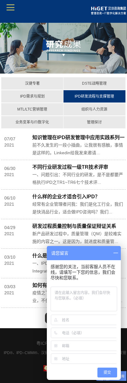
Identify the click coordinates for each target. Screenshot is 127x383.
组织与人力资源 (94, 109)
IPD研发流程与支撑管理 (94, 96)
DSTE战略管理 (94, 83)
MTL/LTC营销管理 (32, 109)
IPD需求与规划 (32, 96)
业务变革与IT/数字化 (32, 122)
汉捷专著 (32, 83)
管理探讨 (94, 122)
